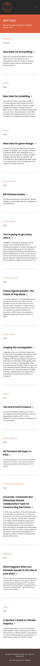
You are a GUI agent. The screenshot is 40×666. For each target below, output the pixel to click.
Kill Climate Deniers (14, 194)
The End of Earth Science (17, 407)
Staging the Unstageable (17, 347)
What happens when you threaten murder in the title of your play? (20, 570)
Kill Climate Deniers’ (16, 585)
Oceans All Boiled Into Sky (23, 367)
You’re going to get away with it (17, 236)
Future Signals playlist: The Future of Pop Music (18, 292)
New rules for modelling (16, 96)
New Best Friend (19, 201)
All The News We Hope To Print (17, 453)
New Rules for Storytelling (17, 51)
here (12, 203)
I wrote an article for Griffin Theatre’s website (19, 370)
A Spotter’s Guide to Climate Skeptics (19, 622)
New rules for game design (18, 143)
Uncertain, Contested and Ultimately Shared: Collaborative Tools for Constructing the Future (18, 502)
